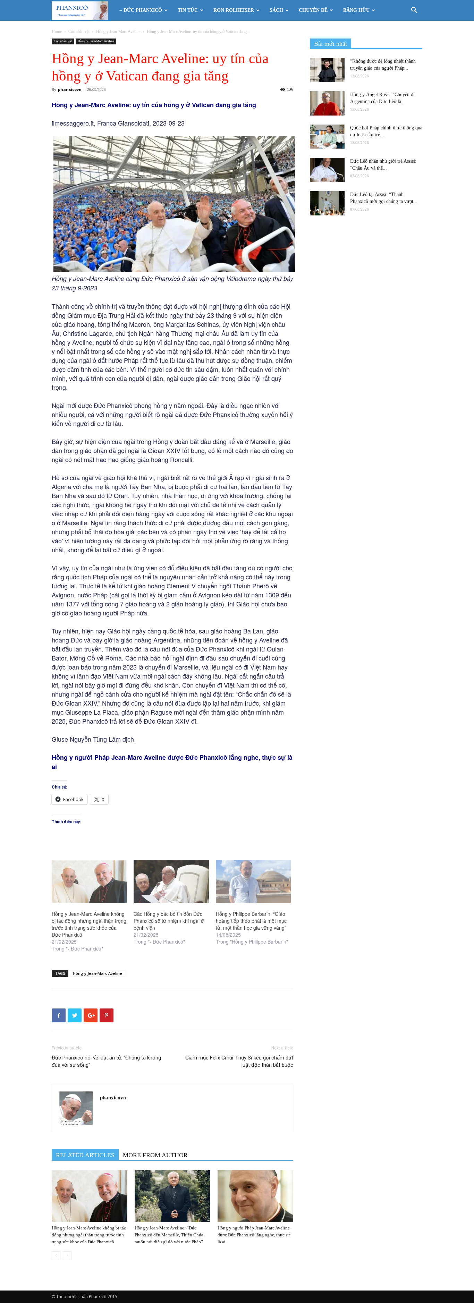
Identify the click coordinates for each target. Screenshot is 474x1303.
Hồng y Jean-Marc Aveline (118, 31)
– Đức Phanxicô (141, 10)
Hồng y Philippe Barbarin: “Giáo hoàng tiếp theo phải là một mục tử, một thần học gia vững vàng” (251, 920)
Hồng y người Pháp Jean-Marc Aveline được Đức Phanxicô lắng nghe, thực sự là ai (254, 1234)
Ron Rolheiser (233, 10)
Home (57, 31)
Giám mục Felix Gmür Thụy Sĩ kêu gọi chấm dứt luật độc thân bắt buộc (239, 1061)
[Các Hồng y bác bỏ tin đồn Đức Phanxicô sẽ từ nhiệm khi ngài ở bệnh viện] (171, 881)
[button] (414, 11)
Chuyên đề (313, 10)
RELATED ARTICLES (85, 1155)
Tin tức (188, 10)
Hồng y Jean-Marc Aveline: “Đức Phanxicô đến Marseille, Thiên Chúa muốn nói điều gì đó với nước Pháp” (169, 1234)
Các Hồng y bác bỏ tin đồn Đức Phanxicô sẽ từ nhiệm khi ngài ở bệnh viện (169, 920)
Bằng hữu (356, 10)
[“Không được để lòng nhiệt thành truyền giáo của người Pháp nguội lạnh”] (327, 70)
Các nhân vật (79, 31)
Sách (276, 10)
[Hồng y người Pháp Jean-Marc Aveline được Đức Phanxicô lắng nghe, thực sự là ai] (255, 1196)
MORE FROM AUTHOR (155, 1155)
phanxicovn (70, 89)
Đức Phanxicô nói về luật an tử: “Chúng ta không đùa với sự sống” (106, 1061)
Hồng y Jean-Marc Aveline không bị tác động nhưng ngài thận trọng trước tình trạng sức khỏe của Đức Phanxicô (89, 924)
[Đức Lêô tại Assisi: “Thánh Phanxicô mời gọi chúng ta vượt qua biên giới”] (327, 203)
